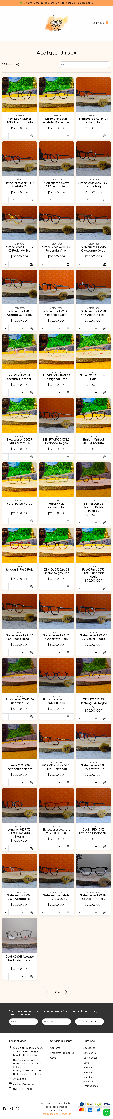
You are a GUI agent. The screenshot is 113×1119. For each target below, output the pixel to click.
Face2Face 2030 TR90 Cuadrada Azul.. (93, 573)
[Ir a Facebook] (5, 1108)
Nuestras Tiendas (22, 1088)
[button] (97, 22)
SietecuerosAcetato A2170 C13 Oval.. (56, 897)
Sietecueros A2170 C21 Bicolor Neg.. (93, 184)
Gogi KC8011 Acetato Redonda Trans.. (19, 958)
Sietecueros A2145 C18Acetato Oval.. (93, 248)
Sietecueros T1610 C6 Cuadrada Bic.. (19, 701)
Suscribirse (89, 1021)
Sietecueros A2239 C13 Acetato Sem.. (56, 184)
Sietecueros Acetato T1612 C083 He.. (56, 701)
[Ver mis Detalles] (101, 22)
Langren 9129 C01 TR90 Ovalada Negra (20, 833)
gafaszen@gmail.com (24, 1083)
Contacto (55, 1047)
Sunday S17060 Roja (19, 569)
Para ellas (88, 1072)
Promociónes (90, 1085)
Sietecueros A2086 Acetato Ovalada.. (19, 312)
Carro (53, 1057)
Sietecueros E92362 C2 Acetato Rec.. (56, 637)
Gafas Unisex (90, 1057)
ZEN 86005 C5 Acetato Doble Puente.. (93, 507)
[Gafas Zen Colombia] (56, 23)
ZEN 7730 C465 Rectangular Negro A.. (93, 703)
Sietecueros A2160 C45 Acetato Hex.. (93, 312)
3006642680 (19, 1078)
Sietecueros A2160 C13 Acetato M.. (20, 184)
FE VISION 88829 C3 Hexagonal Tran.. (56, 377)
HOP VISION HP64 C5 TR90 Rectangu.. (56, 767)
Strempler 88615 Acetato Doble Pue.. (56, 120)
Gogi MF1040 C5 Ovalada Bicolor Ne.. (93, 831)
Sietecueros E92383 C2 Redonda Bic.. (19, 248)
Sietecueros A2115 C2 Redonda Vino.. (56, 248)
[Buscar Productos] (94, 22)
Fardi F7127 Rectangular (56, 505)
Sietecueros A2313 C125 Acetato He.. (93, 767)
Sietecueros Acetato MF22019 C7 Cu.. (56, 831)
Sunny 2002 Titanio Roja (93, 377)
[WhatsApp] (17, 1108)
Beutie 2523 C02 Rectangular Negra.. (19, 767)
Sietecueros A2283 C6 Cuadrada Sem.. (56, 312)
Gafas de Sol (90, 1052)
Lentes (87, 1062)
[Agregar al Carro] (31, 136)
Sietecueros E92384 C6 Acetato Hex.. (93, 897)
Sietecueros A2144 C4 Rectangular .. (93, 120)
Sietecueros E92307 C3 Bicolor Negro (93, 637)
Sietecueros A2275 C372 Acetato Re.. (19, 897)
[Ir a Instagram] (11, 1108)
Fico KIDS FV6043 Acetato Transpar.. (19, 377)
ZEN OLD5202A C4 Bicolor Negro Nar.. (56, 571)
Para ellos (88, 1067)
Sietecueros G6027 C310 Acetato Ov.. (19, 441)
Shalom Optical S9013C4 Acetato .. (93, 441)
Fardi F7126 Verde (19, 503)
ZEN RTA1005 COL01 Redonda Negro (56, 441)
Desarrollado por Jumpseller (56, 1113)
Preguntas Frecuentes (62, 1052)
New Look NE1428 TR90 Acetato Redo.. (19, 120)
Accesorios (89, 1047)
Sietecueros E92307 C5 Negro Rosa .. (19, 637)
